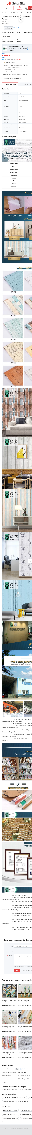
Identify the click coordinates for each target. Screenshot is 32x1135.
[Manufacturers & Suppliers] (16, 3)
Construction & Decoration (13, 12)
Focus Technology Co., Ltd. (22, 1128)
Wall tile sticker (22, 1072)
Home (3, 12)
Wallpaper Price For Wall (24, 1101)
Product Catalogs (27, 1069)
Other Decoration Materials (10, 1097)
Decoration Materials (26, 12)
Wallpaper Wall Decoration (10, 1118)
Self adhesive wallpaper (8, 1072)
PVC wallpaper (6, 1076)
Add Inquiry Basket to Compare (12, 78)
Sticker (24, 1097)
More (3, 1122)
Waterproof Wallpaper (9, 1114)
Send (17, 970)
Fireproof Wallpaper (8, 1101)
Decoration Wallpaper (25, 1114)
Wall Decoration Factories (10, 1110)
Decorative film (6, 1079)
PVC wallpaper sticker (24, 1079)
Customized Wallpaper (24, 1076)
